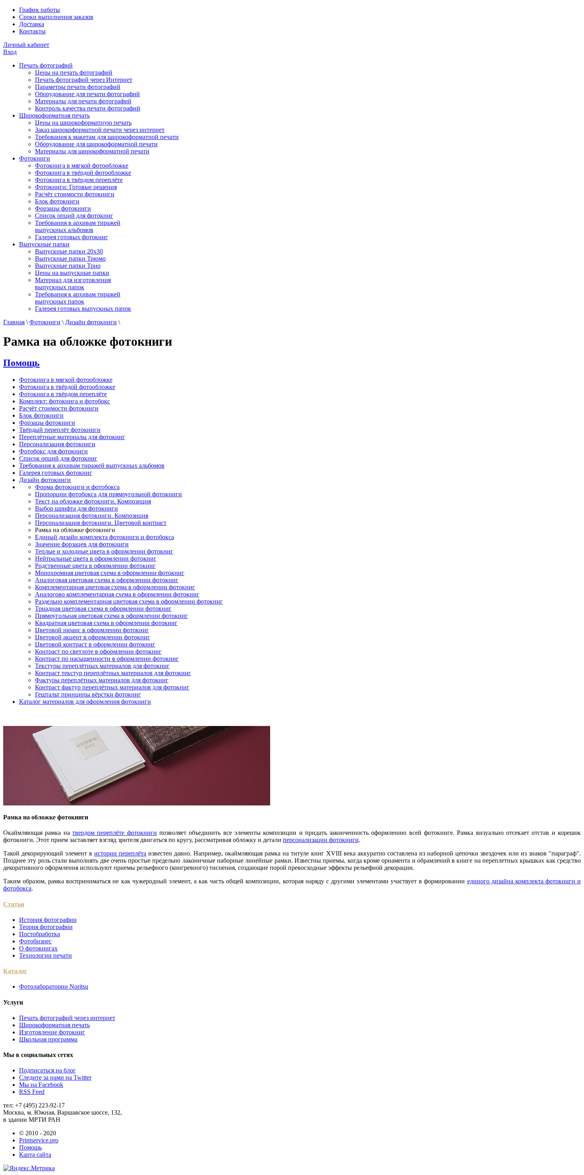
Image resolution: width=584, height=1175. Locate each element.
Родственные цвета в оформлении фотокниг (95, 565)
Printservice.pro (38, 1140)
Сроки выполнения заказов (56, 17)
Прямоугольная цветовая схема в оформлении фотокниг (111, 615)
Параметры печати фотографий (77, 86)
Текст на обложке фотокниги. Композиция (93, 501)
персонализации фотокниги (321, 839)
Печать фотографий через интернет (67, 1017)
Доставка (31, 24)
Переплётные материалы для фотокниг (72, 437)
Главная (14, 322)
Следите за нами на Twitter (55, 1077)
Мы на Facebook (41, 1084)
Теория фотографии (46, 926)
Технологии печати (45, 955)
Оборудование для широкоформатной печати (96, 144)
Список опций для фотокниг (74, 215)
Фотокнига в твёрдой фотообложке (83, 172)
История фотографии (48, 919)
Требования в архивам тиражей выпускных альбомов (77, 226)
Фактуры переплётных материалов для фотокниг (101, 680)
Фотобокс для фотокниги (53, 451)
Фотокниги (34, 158)
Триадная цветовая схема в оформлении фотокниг (103, 608)
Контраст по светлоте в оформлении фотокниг (98, 651)
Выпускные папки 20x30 (69, 251)
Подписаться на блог (47, 1070)
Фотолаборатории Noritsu (53, 986)
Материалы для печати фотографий (83, 101)
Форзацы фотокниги (63, 208)
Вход (10, 51)
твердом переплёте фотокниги (114, 832)
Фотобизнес (35, 941)
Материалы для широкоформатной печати (92, 151)
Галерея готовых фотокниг (71, 237)
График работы (39, 9)
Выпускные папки (44, 244)
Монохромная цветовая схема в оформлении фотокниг (109, 572)
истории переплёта (120, 853)
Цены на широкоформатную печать (83, 122)
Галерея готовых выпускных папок (83, 308)
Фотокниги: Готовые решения (76, 187)
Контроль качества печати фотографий (87, 108)
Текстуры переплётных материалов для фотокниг (102, 665)
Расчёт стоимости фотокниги (74, 194)
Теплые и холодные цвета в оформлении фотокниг (104, 551)
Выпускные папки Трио (68, 265)
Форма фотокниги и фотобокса (77, 487)
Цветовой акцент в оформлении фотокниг (92, 637)
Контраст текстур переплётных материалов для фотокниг (113, 673)
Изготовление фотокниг (52, 1032)
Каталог (15, 971)
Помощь (21, 363)
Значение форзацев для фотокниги (82, 544)
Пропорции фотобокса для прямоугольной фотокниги (108, 494)
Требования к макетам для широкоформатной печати (107, 137)
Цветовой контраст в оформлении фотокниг (95, 644)
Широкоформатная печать (54, 115)
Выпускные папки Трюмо (70, 258)
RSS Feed (31, 1091)
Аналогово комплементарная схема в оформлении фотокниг (117, 594)
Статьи (13, 904)
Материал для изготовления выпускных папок (73, 283)
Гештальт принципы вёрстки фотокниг (88, 694)
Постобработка (39, 934)
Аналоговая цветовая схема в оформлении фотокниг (106, 580)
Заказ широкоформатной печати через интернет (99, 129)
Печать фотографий (46, 65)
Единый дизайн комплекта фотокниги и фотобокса (104, 537)
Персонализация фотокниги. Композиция (91, 515)
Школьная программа (48, 1039)
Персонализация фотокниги (57, 444)
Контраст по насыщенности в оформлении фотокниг (107, 658)
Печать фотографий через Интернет (83, 79)
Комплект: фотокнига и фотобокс (64, 401)
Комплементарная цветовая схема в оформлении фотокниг (115, 587)
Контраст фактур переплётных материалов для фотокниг (112, 687)
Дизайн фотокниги (91, 322)
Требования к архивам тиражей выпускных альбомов (91, 465)
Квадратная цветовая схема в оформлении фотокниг (106, 622)
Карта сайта (35, 1154)
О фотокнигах (38, 948)
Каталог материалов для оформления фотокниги (85, 701)
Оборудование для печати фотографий (87, 94)
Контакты (32, 31)
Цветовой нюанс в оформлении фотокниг (92, 630)
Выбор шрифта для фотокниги (76, 508)
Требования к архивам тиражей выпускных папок (77, 298)
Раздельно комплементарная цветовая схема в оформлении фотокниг (129, 601)
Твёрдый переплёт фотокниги (60, 429)
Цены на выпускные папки (72, 272)
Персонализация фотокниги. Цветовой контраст (100, 522)
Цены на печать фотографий (73, 72)
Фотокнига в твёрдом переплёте (79, 179)
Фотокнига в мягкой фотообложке (81, 165)
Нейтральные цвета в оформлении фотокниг (96, 558)
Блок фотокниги (57, 201)
